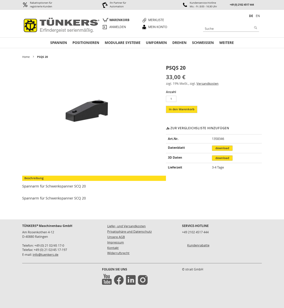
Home (26, 57)
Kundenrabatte (198, 245)
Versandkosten (207, 83)
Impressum (115, 242)
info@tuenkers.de (45, 254)
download (222, 148)
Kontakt (113, 248)
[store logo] (60, 25)
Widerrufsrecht (118, 253)
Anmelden (117, 27)
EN (258, 16)
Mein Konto (157, 27)
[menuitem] (59, 43)
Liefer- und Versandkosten (126, 226)
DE (251, 16)
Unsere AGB (116, 237)
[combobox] (231, 29)
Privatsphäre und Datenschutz (129, 231)
